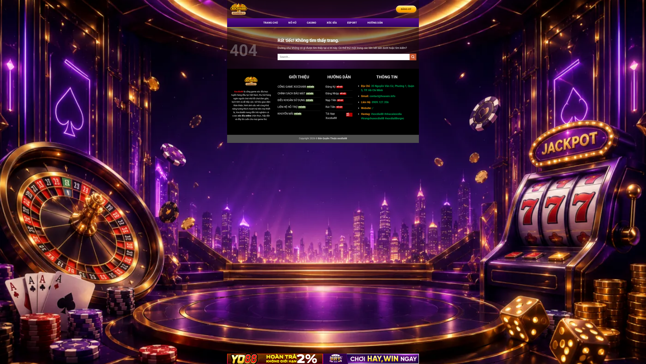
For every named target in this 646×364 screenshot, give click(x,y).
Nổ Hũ (292, 22)
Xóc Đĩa (332, 22)
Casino (311, 22)
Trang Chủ (270, 22)
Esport (352, 22)
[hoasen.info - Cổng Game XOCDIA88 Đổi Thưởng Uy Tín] (246, 9)
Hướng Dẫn (375, 22)
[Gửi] (413, 57)
